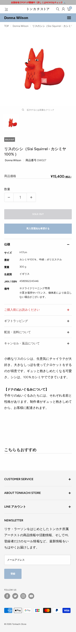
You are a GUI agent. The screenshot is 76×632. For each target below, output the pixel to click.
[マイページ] (63, 9)
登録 (13, 573)
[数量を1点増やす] (31, 197)
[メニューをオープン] (6, 9)
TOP (6, 26)
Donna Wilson (16, 18)
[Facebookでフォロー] (7, 596)
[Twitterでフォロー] (15, 596)
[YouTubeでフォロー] (31, 596)
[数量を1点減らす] (8, 197)
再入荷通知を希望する (38, 228)
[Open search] (58, 9)
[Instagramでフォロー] (23, 596)
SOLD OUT (38, 214)
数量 (7, 189)
